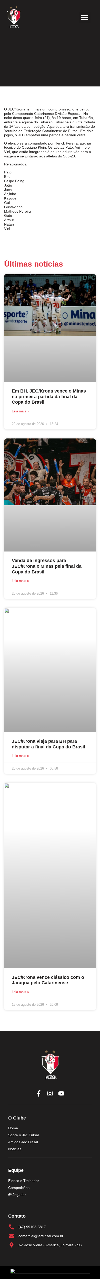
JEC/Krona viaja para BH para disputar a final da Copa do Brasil (48, 744)
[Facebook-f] (39, 1093)
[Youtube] (61, 1093)
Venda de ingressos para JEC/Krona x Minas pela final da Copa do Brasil (47, 566)
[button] (85, 17)
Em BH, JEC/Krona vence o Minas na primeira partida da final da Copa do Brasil (49, 396)
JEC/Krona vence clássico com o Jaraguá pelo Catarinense (48, 980)
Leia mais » (20, 411)
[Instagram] (50, 1093)
